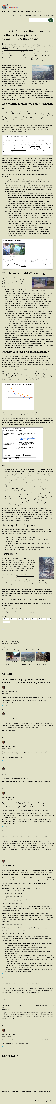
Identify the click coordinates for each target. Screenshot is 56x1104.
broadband (5, 650)
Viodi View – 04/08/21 (11, 661)
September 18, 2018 (7, 799)
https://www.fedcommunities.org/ (12, 757)
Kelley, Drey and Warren (12, 73)
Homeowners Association (25, 650)
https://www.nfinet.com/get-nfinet (12, 903)
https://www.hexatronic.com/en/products (14, 933)
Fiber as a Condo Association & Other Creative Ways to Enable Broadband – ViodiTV (27, 983)
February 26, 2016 (6, 693)
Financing (16, 650)
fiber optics (10, 650)
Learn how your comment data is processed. (39, 1091)
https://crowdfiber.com (8, 730)
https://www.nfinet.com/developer (12, 925)
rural (41, 650)
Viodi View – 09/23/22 (42, 661)
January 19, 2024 (6, 1036)
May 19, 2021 (5, 867)
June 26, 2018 (5, 774)
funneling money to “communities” (12, 85)
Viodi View (5, 1101)
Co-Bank (39, 311)
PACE (38, 650)
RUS (35, 311)
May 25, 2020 (5, 838)
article (4, 605)
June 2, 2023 (5, 1009)
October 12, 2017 (6, 720)
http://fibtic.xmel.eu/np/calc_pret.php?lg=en (15, 1043)
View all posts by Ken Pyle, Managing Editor (15, 612)
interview (23, 266)
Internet (34, 650)
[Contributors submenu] (40, 15)
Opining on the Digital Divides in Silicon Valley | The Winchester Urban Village (24, 836)
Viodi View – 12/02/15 (26, 661)
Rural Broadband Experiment (25, 576)
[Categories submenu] (31, 15)
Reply (3, 709)
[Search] (50, 20)
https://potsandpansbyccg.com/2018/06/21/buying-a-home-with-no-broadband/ (26, 781)
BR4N (5, 260)
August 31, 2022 (6, 985)
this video (36, 297)
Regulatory (20, 642)
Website (31, 612)
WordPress (50, 1101)
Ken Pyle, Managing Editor (9, 691)
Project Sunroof (43, 305)
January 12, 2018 (6, 748)
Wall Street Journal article (18, 150)
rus (43, 650)
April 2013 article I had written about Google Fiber (18, 50)
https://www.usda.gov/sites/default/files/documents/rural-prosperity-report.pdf (25, 810)
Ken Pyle (4, 773)
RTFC (46, 311)
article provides (35, 146)
